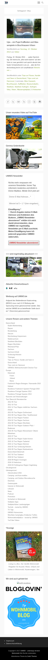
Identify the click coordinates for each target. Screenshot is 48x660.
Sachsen (11, 349)
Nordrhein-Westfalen (15, 341)
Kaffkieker (22, 84)
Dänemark (11, 373)
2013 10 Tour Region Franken (18, 418)
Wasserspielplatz (23, 90)
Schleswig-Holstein (14, 355)
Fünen (12, 376)
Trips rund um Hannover (16, 365)
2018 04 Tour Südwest (16, 457)
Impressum (10, 641)
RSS (24, 102)
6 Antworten (36, 90)
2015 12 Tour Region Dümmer (18, 444)
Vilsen (13, 90)
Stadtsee (10, 87)
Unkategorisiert (11, 470)
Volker (17, 52)
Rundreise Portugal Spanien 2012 (20, 391)
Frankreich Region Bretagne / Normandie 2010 (24, 383)
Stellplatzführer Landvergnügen (19, 504)
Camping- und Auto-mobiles (17, 475)
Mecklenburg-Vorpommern (17, 336)
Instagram (29, 102)
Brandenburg (12, 331)
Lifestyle (11, 489)
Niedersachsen (13, 339)
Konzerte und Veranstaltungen (16, 397)
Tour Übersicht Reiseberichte (16, 399)
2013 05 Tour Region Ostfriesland (20, 412)
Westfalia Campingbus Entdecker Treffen (22, 515)
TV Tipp (10, 510)
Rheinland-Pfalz (13, 347)
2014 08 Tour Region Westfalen (19, 423)
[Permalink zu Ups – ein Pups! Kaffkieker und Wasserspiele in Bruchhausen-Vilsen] (24, 28)
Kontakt (40, 102)
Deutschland (10, 323)
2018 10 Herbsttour (14, 462)
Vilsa (8, 90)
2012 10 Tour (12, 405)
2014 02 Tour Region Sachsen (18, 420)
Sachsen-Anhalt (13, 352)
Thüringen (11, 357)
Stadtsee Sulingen (22, 87)
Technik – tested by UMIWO (18, 507)
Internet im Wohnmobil (16, 486)
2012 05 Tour (12, 402)
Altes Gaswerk (29, 81)
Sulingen (33, 87)
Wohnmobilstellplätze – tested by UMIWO (23, 517)
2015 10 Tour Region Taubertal (18, 441)
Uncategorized (11, 468)
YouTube (18, 102)
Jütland (12, 378)
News (10, 491)
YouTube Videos (13, 520)
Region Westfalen (14, 344)
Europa (8, 370)
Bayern (10, 328)
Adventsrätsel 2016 (15, 473)
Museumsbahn (32, 84)
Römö (12, 381)
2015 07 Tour (12, 436)
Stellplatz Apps (13, 502)
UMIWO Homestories (15, 512)
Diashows (11, 481)
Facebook (8, 102)
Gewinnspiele (12, 483)
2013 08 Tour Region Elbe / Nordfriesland (22, 415)
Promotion (11, 497)
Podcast (11, 494)
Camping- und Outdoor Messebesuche (21, 478)
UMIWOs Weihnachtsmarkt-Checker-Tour (22, 368)
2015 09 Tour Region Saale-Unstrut (20, 439)
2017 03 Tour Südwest (16, 454)
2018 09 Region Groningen (17, 460)
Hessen (10, 334)
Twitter (13, 102)
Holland (10, 386)
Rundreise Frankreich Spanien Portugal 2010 (24, 389)
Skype (34, 102)
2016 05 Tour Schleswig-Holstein (19, 447)
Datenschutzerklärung (14, 643)
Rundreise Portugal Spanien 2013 (20, 394)
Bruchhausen (12, 84)
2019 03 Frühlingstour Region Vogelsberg (22, 465)
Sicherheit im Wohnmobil (16, 499)
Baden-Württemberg (15, 326)
